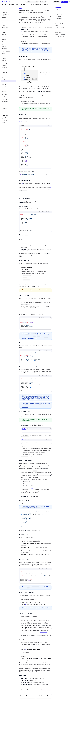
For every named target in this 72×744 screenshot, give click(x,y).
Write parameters (30, 45)
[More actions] (51, 10)
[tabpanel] (35, 151)
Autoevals (23, 242)
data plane (42, 506)
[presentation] (36, 147)
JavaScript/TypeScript (26, 496)
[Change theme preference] (69, 1)
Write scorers (24, 678)
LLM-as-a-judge (24, 245)
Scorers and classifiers (35, 38)
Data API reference (27, 530)
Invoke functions (58, 20)
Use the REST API (58, 29)
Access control (43, 625)
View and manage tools (60, 11)
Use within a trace (35, 337)
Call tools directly (59, 14)
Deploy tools (57, 9)
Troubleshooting (38, 4)
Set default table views (59, 36)
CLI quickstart (43, 419)
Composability (58, 7)
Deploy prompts (24, 29)
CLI (33, 171)
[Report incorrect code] (46, 125)
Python (35, 338)
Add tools (21, 202)
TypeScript (30, 338)
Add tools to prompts (60, 12)
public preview (31, 289)
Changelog (46, 4)
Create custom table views (60, 34)
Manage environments (26, 684)
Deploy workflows (58, 18)
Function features (58, 30)
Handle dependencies (59, 27)
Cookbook (30, 4)
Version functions (58, 21)
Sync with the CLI (58, 25)
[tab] (21, 122)
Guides (4, 4)
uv (32, 488)
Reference (23, 4)
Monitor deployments (26, 682)
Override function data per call (61, 23)
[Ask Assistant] (50, 125)
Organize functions (59, 32)
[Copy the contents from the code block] (48, 125)
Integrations (11, 4)
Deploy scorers (58, 16)
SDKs (17, 4)
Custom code (24, 249)
